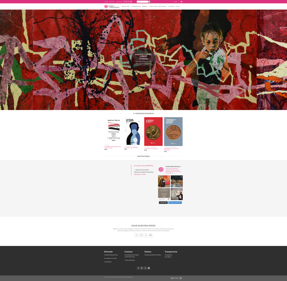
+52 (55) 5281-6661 (129, 256)
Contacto (106, 1)
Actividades (171, 6)
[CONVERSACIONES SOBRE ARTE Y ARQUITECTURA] (113, 130)
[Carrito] (181, 2)
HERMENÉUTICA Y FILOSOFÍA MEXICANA (171, 149)
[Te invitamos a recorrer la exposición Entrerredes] (164, 181)
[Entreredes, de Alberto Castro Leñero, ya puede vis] (177, 181)
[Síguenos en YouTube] (131, 2)
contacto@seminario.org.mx (131, 255)
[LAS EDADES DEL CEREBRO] (133, 131)
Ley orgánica (168, 256)
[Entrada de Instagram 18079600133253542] (177, 194)
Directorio (112, 1)
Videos (178, 6)
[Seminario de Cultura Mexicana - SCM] (111, 6)
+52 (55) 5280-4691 (129, 260)
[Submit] (149, 2)
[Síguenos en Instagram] (126, 2)
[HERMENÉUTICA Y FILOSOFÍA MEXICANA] (173, 131)
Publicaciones (153, 6)
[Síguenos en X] (129, 2)
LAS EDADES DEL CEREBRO (131, 147)
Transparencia (119, 1)
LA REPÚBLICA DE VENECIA (151, 148)
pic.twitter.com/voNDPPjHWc (143, 165)
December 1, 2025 (140, 174)
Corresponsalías (136, 6)
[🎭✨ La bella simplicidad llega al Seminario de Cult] (164, 194)
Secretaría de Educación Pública (153, 255)
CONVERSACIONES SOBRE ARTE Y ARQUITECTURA (112, 147)
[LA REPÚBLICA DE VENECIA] (153, 131)
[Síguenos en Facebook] (124, 2)
